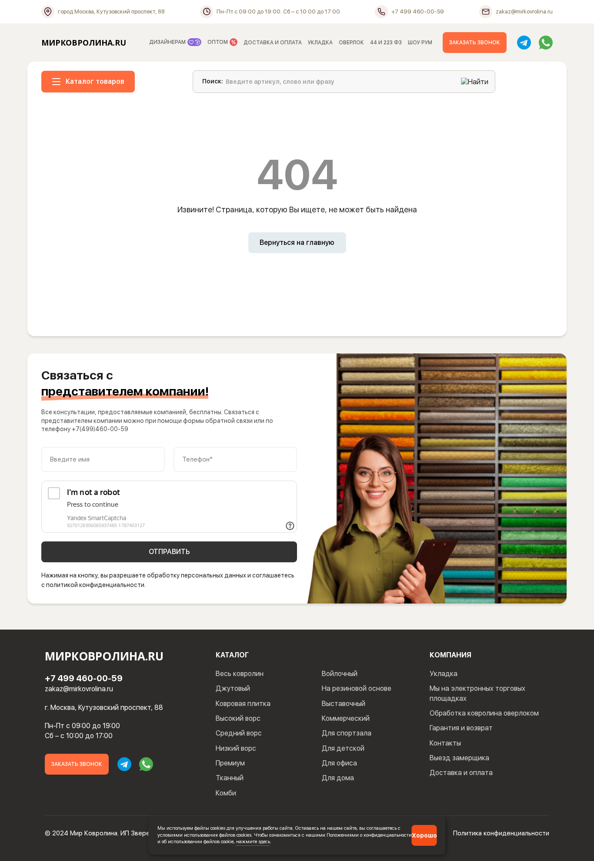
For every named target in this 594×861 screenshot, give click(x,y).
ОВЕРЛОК (351, 43)
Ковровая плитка (243, 703)
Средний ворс (239, 733)
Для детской (343, 748)
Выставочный (343, 703)
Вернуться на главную (297, 242)
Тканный (230, 778)
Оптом (218, 42)
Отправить (169, 552)
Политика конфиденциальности (501, 833)
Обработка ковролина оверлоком (484, 713)
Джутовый (233, 688)
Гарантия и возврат (461, 728)
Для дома (338, 778)
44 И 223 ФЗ (386, 43)
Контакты (445, 743)
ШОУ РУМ (420, 43)
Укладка (443, 674)
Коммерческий (346, 718)
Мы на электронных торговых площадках (477, 693)
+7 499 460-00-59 (84, 678)
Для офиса (339, 763)
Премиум (230, 763)
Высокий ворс (238, 718)
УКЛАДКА (320, 43)
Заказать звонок (474, 43)
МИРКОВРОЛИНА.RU (83, 42)
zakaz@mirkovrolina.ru (79, 689)
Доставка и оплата (461, 773)
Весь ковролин (240, 674)
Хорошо (424, 835)
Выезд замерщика (459, 758)
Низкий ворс (236, 748)
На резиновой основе (356, 688)
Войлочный (339, 674)
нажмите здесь (253, 841)
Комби (226, 793)
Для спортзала (346, 733)
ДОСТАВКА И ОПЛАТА (273, 43)
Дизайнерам (168, 42)
